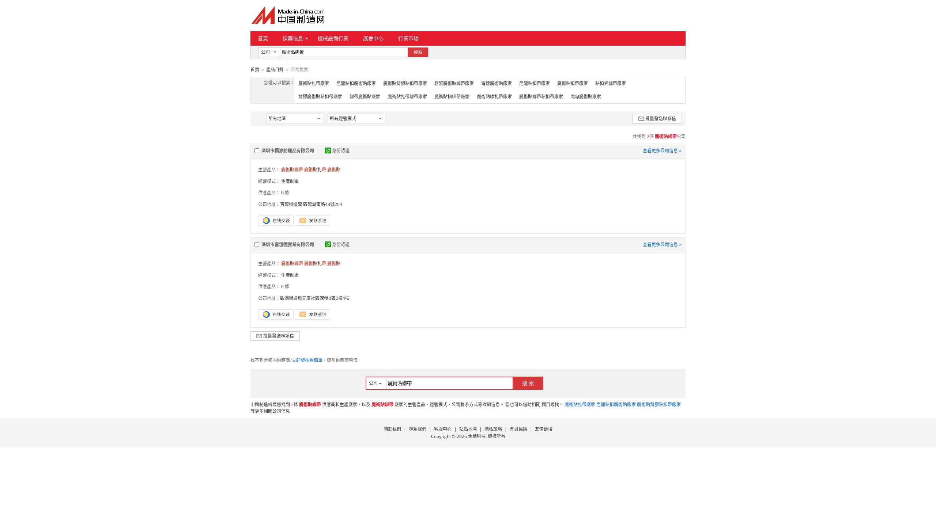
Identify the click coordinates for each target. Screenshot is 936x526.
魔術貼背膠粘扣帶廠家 (405, 83)
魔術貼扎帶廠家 (313, 83)
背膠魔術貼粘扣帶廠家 (320, 97)
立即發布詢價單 (307, 360)
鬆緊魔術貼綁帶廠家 (454, 83)
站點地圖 (468, 429)
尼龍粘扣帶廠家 (534, 83)
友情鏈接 (543, 429)
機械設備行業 (333, 38)
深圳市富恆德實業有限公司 (287, 244)
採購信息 (293, 38)
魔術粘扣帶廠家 (572, 83)
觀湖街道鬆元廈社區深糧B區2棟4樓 (315, 298)
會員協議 (518, 429)
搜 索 (528, 383)
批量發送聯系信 (660, 118)
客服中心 (443, 429)
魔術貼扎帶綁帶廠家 (407, 97)
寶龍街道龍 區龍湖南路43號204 (311, 204)
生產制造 (290, 181)
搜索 (418, 52)
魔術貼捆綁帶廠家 (451, 97)
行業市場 (408, 38)
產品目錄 (275, 69)
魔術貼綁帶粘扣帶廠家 (541, 97)
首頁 (263, 38)
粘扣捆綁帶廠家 (610, 83)
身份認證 (341, 151)
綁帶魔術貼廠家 (365, 97)
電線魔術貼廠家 (496, 83)
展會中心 (373, 38)
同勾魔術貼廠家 (585, 97)
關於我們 (392, 429)
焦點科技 (477, 436)
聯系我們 (417, 429)
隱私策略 (493, 429)
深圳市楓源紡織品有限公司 (287, 151)
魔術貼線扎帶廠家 (494, 97)
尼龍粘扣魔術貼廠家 (356, 83)
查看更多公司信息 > (662, 151)
